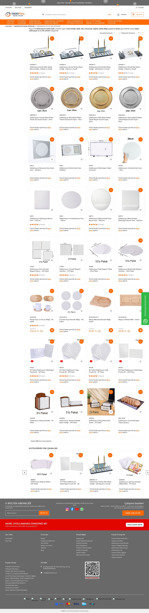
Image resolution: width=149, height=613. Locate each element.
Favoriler (141, 7)
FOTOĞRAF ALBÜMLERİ (22, 22)
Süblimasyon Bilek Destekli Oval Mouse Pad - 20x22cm (100, 219)
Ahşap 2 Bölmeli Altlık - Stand (128, 320)
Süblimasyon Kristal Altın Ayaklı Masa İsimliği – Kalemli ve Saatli (41, 68)
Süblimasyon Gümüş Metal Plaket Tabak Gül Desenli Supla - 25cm (41, 119)
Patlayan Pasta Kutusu (12, 566)
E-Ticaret (68, 611)
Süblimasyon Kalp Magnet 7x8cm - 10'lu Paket (100, 270)
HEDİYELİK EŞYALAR (11, 22)
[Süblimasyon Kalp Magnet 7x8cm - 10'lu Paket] (101, 250)
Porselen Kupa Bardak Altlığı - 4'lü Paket (71, 320)
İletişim (43, 538)
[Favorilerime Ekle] (52, 58)
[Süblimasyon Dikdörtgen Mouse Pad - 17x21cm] (42, 200)
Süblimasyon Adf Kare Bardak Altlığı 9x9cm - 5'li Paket (129, 483)
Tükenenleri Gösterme (128, 33)
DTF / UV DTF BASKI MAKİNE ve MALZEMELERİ (95, 22)
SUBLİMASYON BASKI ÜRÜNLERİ (35, 22)
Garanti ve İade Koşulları (84, 548)
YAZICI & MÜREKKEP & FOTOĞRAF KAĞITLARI (75, 22)
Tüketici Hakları (81, 552)
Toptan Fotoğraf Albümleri (119, 545)
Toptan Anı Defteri (117, 541)
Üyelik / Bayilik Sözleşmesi (84, 541)
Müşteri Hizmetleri (46, 545)
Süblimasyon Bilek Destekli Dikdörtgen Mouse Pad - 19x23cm (130, 219)
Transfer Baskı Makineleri (119, 538)
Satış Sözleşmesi (81, 545)
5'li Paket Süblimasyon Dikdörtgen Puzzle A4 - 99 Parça (69, 483)
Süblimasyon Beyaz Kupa (119, 548)
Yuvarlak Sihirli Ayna (11, 585)
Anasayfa (8, 7)
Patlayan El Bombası (12, 569)
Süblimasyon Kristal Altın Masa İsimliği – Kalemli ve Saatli (129, 68)
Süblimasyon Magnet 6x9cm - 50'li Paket (41, 483)
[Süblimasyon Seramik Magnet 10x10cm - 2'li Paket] (71, 250)
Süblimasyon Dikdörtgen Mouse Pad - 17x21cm (41, 219)
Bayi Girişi (8, 541)
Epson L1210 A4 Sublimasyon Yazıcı (16, 580)
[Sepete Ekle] (52, 330)
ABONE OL (44, 513)
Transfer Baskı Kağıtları (118, 552)
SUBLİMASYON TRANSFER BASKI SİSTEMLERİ (54, 22)
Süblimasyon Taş (116, 550)
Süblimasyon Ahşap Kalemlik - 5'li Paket (41, 422)
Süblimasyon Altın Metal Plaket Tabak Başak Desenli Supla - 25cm (100, 119)
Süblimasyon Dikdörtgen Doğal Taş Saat (100, 169)
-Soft (62, 611)
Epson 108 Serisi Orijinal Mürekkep (16, 590)
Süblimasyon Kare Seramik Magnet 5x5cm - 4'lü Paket (39, 270)
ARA (109, 14)
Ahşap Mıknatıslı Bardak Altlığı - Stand (100, 320)
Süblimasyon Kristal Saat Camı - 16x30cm (70, 169)
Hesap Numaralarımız (48, 541)
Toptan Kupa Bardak (118, 555)
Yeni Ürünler (44, 543)
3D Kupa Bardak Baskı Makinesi (15, 583)
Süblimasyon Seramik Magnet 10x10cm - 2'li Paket (69, 270)
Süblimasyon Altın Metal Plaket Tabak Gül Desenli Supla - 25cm (70, 119)
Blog (42, 550)
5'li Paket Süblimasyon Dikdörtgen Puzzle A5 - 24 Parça (42, 371)
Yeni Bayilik (8, 538)
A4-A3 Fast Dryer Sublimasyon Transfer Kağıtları (20, 576)
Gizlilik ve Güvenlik (82, 550)
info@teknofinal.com (50, 573)
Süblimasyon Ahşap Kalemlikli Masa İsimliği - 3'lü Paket (69, 422)
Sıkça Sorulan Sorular (83, 555)
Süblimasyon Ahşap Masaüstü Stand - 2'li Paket (99, 422)
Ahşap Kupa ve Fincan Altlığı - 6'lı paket (41, 320)
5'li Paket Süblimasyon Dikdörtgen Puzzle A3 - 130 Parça (130, 371)
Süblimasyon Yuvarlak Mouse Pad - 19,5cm (71, 219)
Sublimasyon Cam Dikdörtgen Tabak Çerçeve (128, 422)
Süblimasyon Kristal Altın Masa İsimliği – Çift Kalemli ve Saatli (100, 68)
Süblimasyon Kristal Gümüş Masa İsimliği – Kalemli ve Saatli (71, 68)
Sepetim (43, 548)
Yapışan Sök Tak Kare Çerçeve (15, 571)
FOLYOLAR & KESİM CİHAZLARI (115, 22)
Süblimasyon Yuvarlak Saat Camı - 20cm (130, 169)
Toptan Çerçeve (116, 557)
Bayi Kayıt (18, 7)
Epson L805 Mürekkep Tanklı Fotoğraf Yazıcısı (19, 578)
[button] (25, 472)
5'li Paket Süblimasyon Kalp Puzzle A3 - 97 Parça (98, 371)
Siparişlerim (28, 7)
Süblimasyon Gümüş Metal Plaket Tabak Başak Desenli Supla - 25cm (130, 119)
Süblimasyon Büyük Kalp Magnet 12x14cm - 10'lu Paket (129, 270)
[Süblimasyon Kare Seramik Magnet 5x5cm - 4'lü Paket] (42, 250)
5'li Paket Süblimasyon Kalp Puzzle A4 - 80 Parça (69, 371)
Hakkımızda (80, 538)
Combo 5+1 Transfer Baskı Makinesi (16, 573)
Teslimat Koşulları (81, 543)
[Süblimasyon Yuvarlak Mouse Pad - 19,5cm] (71, 200)
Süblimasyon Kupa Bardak (119, 543)
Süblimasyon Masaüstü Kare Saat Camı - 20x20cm (42, 169)
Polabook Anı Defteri (12, 588)
